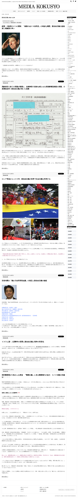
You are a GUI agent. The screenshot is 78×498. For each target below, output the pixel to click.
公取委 (69, 89)
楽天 (68, 170)
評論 (68, 205)
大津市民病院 (70, 119)
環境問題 (69, 188)
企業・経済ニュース (71, 86)
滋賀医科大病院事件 (71, 184)
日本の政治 (18, 22)
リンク (33, 11)
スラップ (69, 72)
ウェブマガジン (6, 22)
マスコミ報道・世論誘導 (72, 80)
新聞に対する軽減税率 (71, 138)
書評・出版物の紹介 (71, 159)
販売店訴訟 (70, 210)
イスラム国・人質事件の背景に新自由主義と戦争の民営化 (23, 342)
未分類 (69, 165)
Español (69, 39)
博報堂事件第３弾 (71, 102)
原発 (68, 104)
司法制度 (69, 107)
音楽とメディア (70, 221)
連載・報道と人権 (71, 215)
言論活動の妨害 (70, 204)
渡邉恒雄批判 (70, 181)
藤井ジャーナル (70, 196)
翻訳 (68, 194)
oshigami (69, 50)
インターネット (70, 61)
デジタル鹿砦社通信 (71, 73)
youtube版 (69, 58)
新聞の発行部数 (70, 141)
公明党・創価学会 (71, 91)
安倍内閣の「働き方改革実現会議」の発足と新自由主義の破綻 (24, 280)
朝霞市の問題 (70, 162)
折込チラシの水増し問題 (72, 127)
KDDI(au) (69, 40)
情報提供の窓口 (51, 11)
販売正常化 (70, 212)
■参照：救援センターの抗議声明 (9, 392)
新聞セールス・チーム (71, 134)
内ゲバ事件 (70, 94)
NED (68, 45)
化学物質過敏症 (70, 96)
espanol (69, 37)
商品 (68, 112)
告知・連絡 (70, 110)
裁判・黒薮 (70, 202)
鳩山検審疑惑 (70, 223)
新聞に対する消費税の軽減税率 (72, 136)
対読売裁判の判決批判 (71, 121)
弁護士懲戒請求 (70, 126)
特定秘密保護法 (70, 186)
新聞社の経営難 (70, 151)
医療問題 (69, 99)
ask (68, 31)
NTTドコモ (69, 48)
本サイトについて (21, 11)
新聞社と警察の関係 (71, 149)
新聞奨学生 (70, 144)
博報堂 (69, 101)
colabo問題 (70, 34)
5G (68, 24)
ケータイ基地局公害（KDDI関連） (71, 67)
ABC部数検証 (70, 26)
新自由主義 (13, 22)
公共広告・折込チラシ (71, 88)
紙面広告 (69, 191)
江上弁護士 (70, 175)
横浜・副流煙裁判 (71, 173)
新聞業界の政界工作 (71, 146)
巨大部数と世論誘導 (71, 124)
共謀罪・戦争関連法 (71, 93)
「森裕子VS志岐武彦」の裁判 (72, 23)
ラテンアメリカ (70, 81)
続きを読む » (5, 76)
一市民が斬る (70, 83)
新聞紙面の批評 (70, 152)
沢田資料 (69, 176)
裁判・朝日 (70, 197)
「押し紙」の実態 (71, 20)
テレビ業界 (70, 77)
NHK (68, 47)
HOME (14, 11)
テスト (69, 75)
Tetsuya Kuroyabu (71, 55)
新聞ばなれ (70, 143)
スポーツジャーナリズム (72, 70)
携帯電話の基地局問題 (71, 129)
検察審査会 (70, 168)
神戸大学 (69, 189)
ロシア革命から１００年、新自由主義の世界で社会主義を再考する (26, 179)
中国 (68, 85)
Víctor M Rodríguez (71, 56)
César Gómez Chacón (71, 32)
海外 (68, 178)
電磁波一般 (70, 220)
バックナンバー (70, 78)
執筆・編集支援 (43, 491)
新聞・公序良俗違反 (71, 132)
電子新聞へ (70, 218)
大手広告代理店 (70, 118)
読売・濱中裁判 (70, 207)
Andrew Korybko (71, 29)
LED (68, 42)
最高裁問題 (70, 160)
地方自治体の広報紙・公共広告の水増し (72, 116)
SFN (68, 53)
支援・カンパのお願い (41, 11)
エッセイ (69, 64)
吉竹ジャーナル (70, 109)
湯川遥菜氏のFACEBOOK (42, 346)
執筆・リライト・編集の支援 (61, 11)
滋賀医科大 (70, 183)
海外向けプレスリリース (72, 180)
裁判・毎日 (70, 199)
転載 (68, 213)
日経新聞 (69, 157)
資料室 (28, 11)
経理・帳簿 (70, 192)
